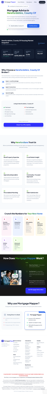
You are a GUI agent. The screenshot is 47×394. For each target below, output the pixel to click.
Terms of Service (40, 352)
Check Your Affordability (23, 125)
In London (15, 342)
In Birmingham (16, 344)
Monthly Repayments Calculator (28, 347)
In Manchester (16, 346)
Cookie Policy (40, 356)
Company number (39, 388)
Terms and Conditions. (27, 384)
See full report (41, 43)
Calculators (29, 2)
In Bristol (15, 348)
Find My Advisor (33, 25)
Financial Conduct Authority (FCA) (35, 377)
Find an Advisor (42, 2)
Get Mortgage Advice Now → (35, 290)
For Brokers (39, 350)
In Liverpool (15, 349)
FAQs (35, 2)
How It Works (21, 2)
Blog (38, 348)
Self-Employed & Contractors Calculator (28, 357)
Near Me (15, 351)
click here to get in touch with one (32, 382)
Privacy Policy (40, 354)
